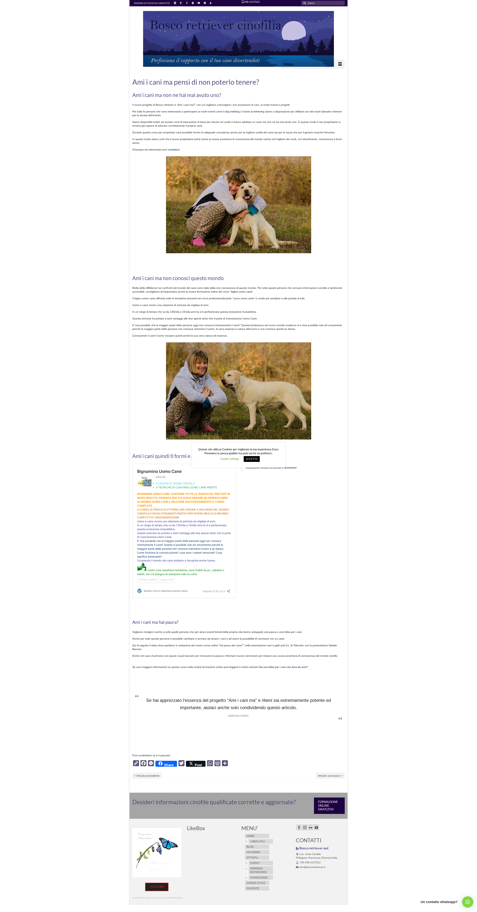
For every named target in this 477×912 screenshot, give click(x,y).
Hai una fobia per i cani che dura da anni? (283, 666)
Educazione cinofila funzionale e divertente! (271, 467)
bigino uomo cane (241, 291)
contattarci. (174, 149)
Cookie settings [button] (229, 458)
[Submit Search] (304, 3)
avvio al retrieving (254, 111)
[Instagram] (304, 827)
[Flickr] (310, 827)
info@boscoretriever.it (312, 867)
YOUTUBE (156, 886)
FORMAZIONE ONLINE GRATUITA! (328, 805)
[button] (467, 902)
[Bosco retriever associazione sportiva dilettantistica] (238, 39)
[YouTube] (316, 827)
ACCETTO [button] (252, 459)
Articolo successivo (329, 775)
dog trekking (232, 111)
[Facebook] (299, 827)
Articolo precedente (148, 775)
